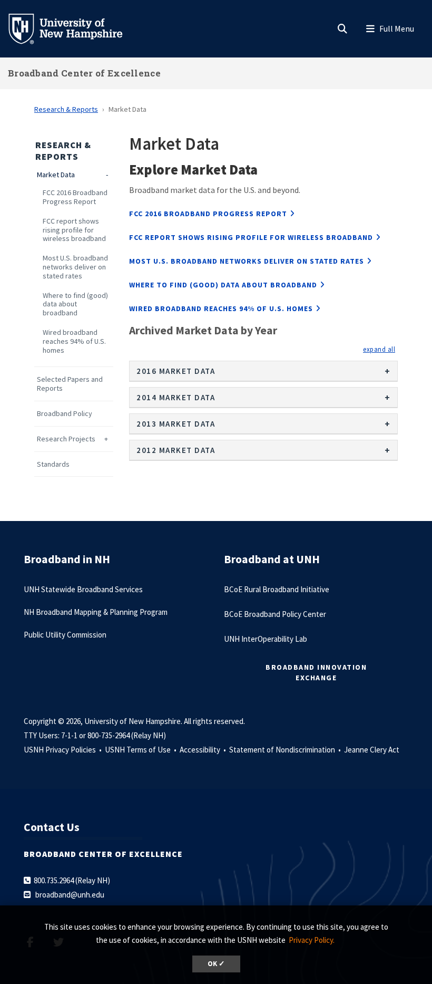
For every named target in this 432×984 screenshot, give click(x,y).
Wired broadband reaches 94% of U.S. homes (74, 341)
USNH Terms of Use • (141, 750)
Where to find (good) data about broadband (75, 304)
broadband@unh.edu (69, 895)
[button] (379, 349)
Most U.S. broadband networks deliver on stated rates (75, 267)
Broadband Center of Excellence (84, 73)
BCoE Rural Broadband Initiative (276, 589)
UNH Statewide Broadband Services (83, 589)
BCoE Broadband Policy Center (275, 614)
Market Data (56, 174)
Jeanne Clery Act (371, 750)
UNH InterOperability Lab (265, 639)
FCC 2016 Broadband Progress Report (75, 197)
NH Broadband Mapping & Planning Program (96, 612)
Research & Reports (66, 109)
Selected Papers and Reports (70, 384)
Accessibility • (204, 750)
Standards (53, 464)
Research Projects (66, 439)
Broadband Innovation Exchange (316, 672)
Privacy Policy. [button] (312, 940)
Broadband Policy (64, 413)
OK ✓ (216, 963)
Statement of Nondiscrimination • (285, 750)
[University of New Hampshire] (74, 28)
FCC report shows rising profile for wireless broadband (74, 230)
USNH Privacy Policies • (63, 750)
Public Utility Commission (65, 635)
